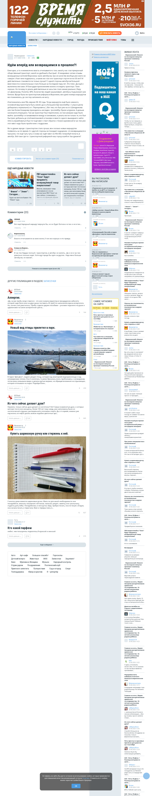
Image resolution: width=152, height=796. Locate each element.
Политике (86, 778)
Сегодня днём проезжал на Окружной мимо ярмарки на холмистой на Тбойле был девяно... (134, 376)
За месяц (114, 308)
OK (76, 786)
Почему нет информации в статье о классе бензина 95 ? (134, 201)
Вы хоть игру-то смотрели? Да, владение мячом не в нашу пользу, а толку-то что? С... (133, 355)
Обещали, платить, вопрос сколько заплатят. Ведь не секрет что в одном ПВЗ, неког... (133, 296)
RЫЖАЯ (131, 160)
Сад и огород (55, 568)
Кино (13, 562)
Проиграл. (128, 216)
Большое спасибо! (40, 555)
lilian (130, 660)
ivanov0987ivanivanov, (107, 162)
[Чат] (146, 776)
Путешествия (39, 568)
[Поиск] (140, 40)
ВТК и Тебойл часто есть (132, 790)
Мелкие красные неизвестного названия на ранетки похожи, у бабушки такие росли (134, 167)
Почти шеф (132, 179)
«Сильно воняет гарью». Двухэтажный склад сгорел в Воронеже (102, 276)
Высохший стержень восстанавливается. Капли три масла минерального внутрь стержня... (133, 472)
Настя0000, (97, 158)
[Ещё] (133, 40)
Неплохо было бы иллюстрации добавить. (132, 753)
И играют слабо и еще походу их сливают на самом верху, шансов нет (134, 414)
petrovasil (132, 79)
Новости (33, 40)
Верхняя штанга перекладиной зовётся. (132, 577)
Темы (123, 40)
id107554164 (133, 408)
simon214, (103, 145)
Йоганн (101, 223)
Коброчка (132, 268)
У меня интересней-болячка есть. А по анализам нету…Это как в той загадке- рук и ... (134, 453)
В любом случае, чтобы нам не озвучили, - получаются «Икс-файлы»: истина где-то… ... (134, 86)
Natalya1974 (133, 640)
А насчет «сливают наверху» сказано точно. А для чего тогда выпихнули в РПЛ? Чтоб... (134, 235)
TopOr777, (107, 155)
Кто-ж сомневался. (130, 543)
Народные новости (52, 40)
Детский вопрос (18, 558)
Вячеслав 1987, (110, 158)
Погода (80, 40)
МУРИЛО (131, 251)
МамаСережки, (103, 148)
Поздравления (33, 565)
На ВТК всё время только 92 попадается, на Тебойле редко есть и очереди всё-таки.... (134, 772)
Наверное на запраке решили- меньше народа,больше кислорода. (133, 557)
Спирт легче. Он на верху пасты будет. (133, 184)
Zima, (103, 158)
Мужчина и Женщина (29, 562)
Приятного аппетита (20, 568)
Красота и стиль (98, 312)
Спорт (68, 568)
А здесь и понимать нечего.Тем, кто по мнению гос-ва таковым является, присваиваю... (133, 667)
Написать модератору (101, 57)
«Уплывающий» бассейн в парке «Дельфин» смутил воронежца (104, 233)
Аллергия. (14, 297)
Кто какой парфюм (20, 528)
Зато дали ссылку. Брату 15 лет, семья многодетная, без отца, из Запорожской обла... (134, 600)
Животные (34, 558)
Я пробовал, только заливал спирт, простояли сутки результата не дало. (134, 333)
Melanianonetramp (135, 594)
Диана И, (105, 153)
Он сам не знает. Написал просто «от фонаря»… (133, 395)
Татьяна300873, (99, 160)
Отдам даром (17, 565)
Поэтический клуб (52, 565)
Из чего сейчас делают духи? (26, 403)
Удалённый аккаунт (104, 165)
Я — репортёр (52, 572)
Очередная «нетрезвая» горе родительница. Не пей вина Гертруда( (134, 689)
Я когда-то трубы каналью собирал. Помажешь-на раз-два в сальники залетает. (134, 490)
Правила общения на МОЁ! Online (104, 54)
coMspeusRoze (134, 708)
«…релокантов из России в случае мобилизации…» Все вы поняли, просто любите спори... (133, 715)
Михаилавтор (103, 201)
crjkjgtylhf (132, 196)
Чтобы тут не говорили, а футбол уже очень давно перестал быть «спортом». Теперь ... (133, 124)
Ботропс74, (97, 153)
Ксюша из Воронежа (21, 248)
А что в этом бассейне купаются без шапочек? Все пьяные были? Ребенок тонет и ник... (134, 620)
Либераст (132, 765)
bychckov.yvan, (98, 155)
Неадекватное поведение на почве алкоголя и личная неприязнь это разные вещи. (134, 274)
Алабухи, (96, 150)
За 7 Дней (105, 308)
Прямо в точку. (129, 68)
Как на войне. (129, 256)
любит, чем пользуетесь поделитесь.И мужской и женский (32, 531)
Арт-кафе (24, 555)
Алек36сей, (103, 150)
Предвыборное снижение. (133, 526)
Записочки (32, 46)
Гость (100, 287)
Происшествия (95, 40)
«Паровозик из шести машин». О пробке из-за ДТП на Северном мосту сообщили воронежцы (104, 190)
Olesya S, (111, 153)
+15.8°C (76, 33)
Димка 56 (132, 100)
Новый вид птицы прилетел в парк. (32, 327)
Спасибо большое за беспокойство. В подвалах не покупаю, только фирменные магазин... (134, 734)
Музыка (45, 562)
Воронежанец (19, 234)
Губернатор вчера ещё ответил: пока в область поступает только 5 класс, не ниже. (134, 144)
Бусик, (96, 165)
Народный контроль (62, 562)
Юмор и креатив (35, 572)
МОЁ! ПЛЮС (112, 40)
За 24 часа (96, 308)
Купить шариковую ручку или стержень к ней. (39, 433)
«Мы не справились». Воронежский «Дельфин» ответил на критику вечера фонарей (105, 254)
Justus (131, 63)
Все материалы (97, 294)
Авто (13, 555)
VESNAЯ (17, 219)
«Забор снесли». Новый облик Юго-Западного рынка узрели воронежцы (105, 212)
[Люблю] (27, 147)
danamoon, (112, 148)
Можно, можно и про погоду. (131, 317)
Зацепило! (69, 558)
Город (70, 40)
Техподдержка (17, 572)
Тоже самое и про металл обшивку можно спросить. (133, 510)
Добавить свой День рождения (105, 169)
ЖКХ (45, 558)
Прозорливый (133, 389)
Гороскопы (58, 555)
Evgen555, (111, 150)
